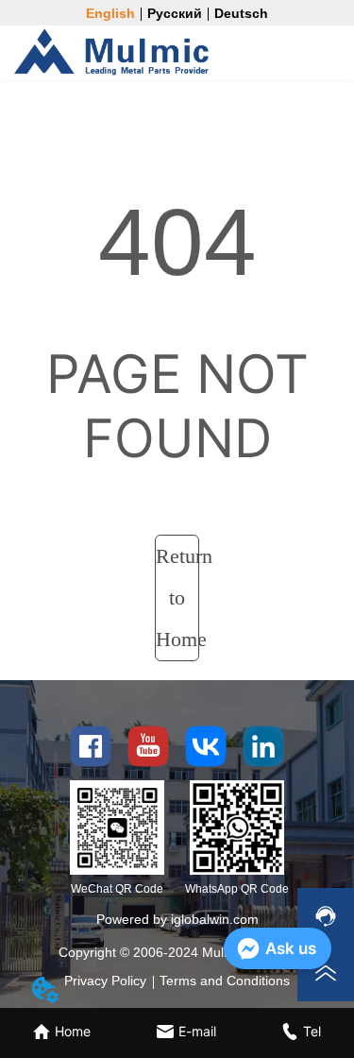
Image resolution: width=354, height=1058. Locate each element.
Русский (174, 13)
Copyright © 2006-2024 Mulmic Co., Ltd (177, 952)
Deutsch (241, 13)
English (110, 13)
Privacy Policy (105, 980)
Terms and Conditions (225, 980)
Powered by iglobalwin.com (177, 919)
